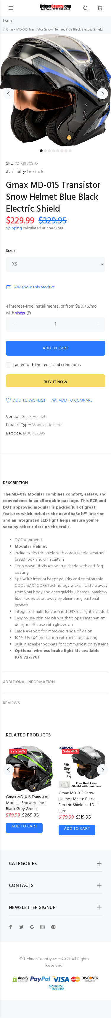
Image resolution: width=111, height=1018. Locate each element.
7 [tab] (66, 150)
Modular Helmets (47, 425)
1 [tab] (41, 150)
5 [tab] (57, 150)
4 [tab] (53, 150)
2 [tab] (45, 150)
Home (7, 21)
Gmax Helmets (34, 416)
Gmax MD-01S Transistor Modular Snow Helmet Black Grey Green (27, 803)
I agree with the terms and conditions (47, 365)
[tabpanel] (55, 90)
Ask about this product (34, 287)
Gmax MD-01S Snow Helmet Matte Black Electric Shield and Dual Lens (79, 802)
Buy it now (55, 382)
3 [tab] (49, 150)
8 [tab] (70, 150)
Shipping (14, 228)
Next (102, 93)
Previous (8, 93)
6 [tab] (61, 150)
